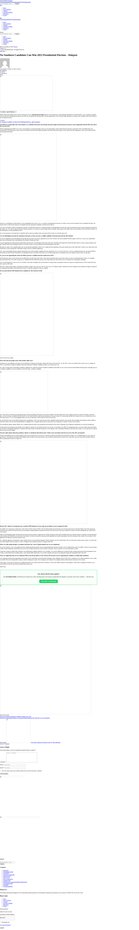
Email (2, 767)
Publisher (4, 70)
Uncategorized (8, 886)
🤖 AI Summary (36, 122)
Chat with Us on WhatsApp (48, 581)
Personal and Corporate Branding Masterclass (15, 882)
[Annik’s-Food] (24, 412)
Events (6, 873)
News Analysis (8, 879)
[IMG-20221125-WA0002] (43, 523)
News (6, 877)
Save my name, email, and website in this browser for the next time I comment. (22, 771)
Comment (3, 762)
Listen (3, 111)
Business (5, 870)
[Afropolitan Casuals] (26, 355)
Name (2, 764)
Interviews (2, 51)
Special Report (8, 883)
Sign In (15, 46)
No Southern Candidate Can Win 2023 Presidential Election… (16, 122)
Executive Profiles (8, 874)
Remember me (5, 922)
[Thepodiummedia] (15, 2)
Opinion (6, 880)
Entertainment (8, 872)
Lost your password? (5, 925)
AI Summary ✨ (11, 111)
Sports (5, 885)
